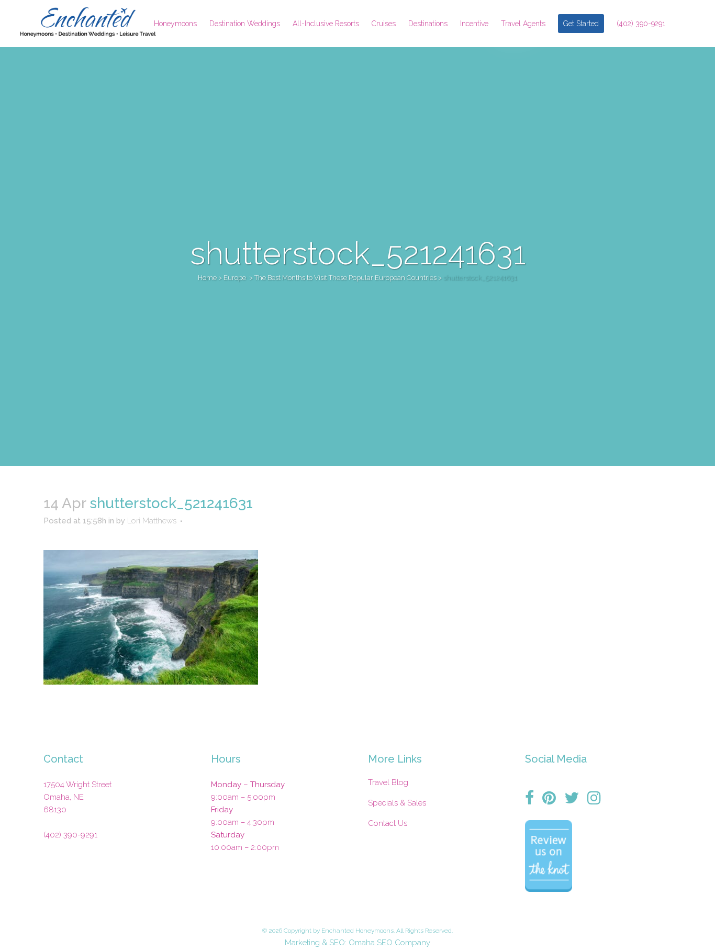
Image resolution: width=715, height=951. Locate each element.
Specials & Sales (397, 803)
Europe (235, 278)
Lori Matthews (151, 520)
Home (207, 278)
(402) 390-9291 (70, 835)
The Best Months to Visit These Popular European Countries (345, 278)
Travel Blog (388, 782)
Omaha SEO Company (389, 942)
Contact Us (387, 823)
